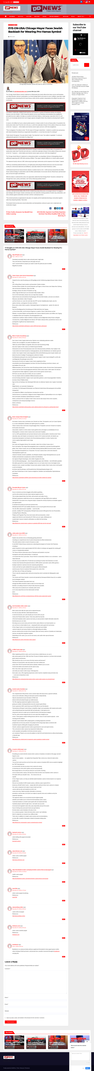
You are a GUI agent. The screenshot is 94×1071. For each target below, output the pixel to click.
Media (42, 232)
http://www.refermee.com (18, 859)
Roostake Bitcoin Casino (18, 487)
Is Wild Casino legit (17, 649)
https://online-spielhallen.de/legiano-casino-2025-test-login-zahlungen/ (29, 326)
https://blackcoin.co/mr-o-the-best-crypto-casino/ (24, 639)
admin (16, 240)
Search (73, 60)
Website (7, 1011)
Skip (83, 1068)
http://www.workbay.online (18, 916)
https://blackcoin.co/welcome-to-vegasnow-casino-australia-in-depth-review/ (30, 739)
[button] (90, 16)
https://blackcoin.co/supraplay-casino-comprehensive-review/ (27, 822)
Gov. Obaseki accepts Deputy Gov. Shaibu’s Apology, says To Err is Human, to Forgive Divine (80, 93)
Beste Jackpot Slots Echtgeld (20, 416)
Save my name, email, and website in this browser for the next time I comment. (25, 1017)
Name (6, 997)
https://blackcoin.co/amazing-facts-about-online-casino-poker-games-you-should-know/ (33, 679)
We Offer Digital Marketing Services (80, 163)
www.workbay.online (17, 907)
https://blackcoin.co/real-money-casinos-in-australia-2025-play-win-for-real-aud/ (31, 523)
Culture (28, 16)
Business (12, 16)
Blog (73, 16)
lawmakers (80, 1038)
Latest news (8, 234)
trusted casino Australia (18, 689)
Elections (51, 232)
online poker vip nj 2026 (18, 533)
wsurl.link (14, 888)
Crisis (33, 232)
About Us (81, 16)
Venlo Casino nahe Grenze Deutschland (22, 275)
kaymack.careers (16, 832)
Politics (20, 16)
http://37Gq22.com (17, 254)
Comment (7, 968)
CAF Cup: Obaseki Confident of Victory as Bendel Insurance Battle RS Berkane (80, 86)
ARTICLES (65, 16)
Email (6, 1004)
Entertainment (54, 16)
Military (37, 16)
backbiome (15, 944)
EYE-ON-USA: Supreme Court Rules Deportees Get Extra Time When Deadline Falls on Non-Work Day (51, 213)
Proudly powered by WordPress (9, 1068)
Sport (45, 16)
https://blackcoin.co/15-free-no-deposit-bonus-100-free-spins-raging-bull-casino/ (31, 596)
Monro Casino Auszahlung (19, 335)
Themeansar (27, 1068)
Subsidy (17, 234)
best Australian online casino (20, 606)
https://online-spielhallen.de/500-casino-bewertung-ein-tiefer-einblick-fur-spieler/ (31, 477)
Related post (75, 73)
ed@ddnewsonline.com (20, 91)
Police (29, 232)
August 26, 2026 (11, 1046)
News (13, 234)
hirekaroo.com (16, 925)
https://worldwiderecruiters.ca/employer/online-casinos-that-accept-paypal (31, 869)
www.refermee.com (17, 851)
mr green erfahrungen (18, 749)
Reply (63, 329)
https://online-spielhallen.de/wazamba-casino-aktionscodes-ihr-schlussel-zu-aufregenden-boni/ (35, 407)
